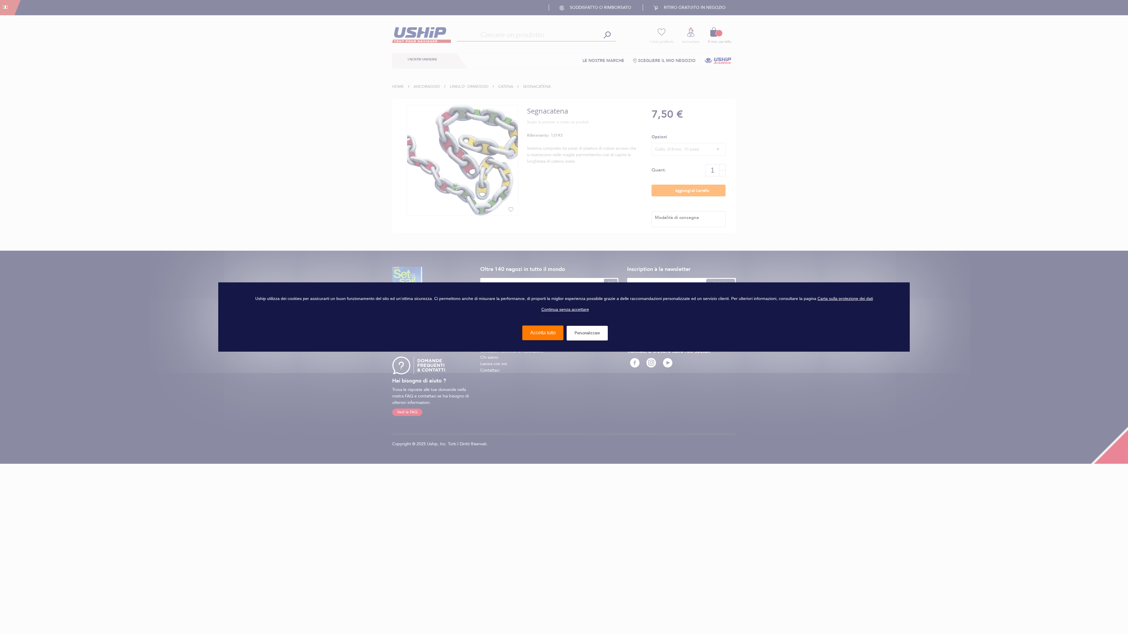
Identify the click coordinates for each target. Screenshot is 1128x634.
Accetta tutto (543, 332)
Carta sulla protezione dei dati (845, 298)
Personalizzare (587, 333)
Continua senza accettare (565, 309)
